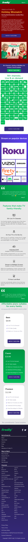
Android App (4, 458)
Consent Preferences (6, 535)
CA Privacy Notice (5, 530)
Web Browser (4, 462)
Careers (3, 442)
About (2, 437)
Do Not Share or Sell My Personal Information (12, 532)
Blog (2, 446)
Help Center (4, 439)
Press (2, 444)
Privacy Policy (4, 525)
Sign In (23, 2)
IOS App (3, 460)
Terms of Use (4, 527)
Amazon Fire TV (5, 455)
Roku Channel (4, 453)
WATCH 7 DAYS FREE (14, 70)
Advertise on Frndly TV (6, 448)
